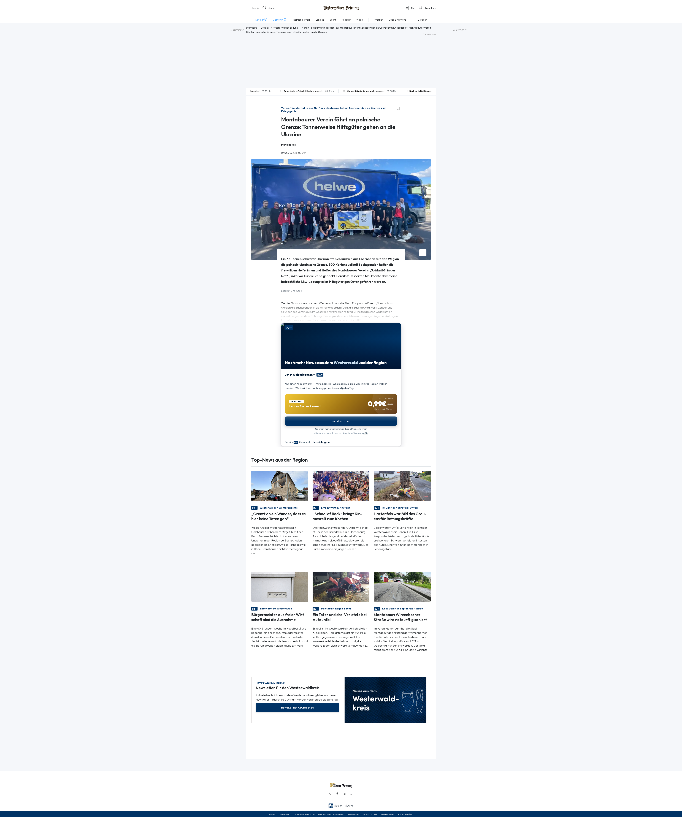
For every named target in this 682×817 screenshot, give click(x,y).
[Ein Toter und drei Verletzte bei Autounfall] (341, 586)
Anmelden (430, 8)
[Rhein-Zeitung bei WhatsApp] (330, 794)
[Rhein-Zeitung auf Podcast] (351, 794)
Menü (255, 8)
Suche (272, 8)
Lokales (265, 27)
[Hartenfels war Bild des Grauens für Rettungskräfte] (402, 485)
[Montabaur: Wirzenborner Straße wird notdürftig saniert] (402, 586)
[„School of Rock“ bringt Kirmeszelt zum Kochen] (341, 485)
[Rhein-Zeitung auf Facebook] (337, 794)
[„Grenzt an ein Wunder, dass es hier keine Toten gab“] (279, 485)
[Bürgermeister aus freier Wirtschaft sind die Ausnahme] (279, 586)
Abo (413, 8)
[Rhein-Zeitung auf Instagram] (344, 794)
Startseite (251, 27)
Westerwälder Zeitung (285, 27)
